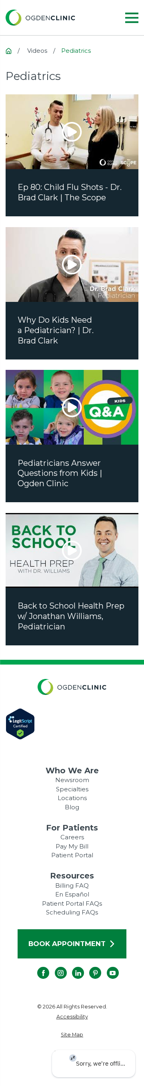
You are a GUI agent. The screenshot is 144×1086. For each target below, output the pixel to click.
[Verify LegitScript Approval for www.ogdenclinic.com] (72, 724)
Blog (72, 807)
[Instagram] (55, 967)
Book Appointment (67, 944)
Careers (72, 837)
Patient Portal (72, 855)
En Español (72, 894)
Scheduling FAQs (72, 912)
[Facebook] (37, 967)
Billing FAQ (72, 885)
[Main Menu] (131, 17)
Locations (72, 798)
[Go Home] (9, 51)
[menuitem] (72, 1017)
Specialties (72, 789)
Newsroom (72, 780)
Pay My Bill (72, 846)
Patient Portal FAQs (72, 903)
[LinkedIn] (72, 967)
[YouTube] (107, 967)
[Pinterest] (89, 967)
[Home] (40, 18)
